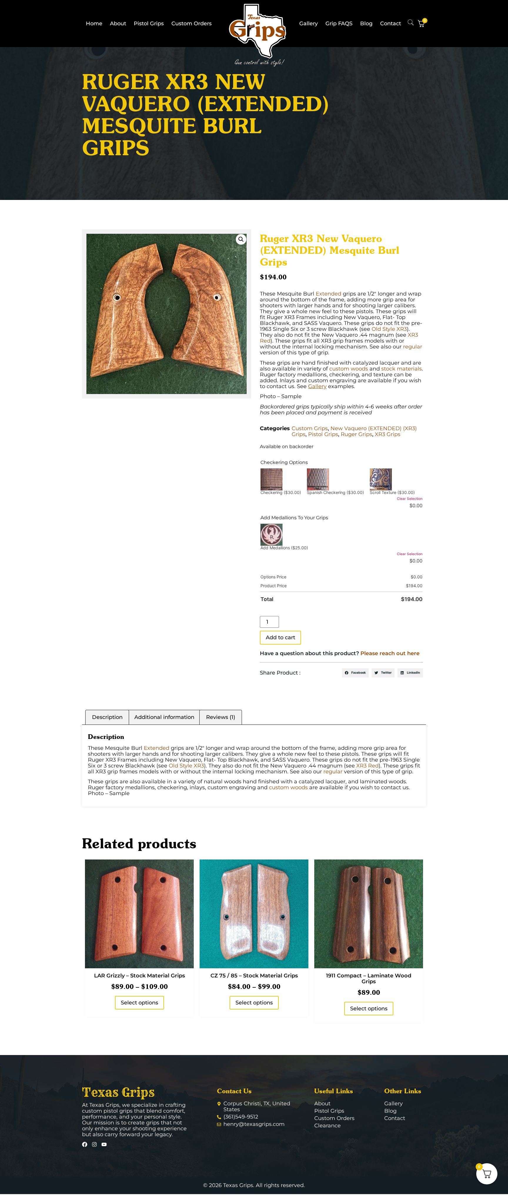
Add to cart (280, 637)
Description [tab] (107, 717)
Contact (390, 23)
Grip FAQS (338, 23)
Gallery (308, 23)
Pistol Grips (149, 23)
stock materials (401, 368)
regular (412, 346)
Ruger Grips (356, 434)
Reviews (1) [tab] (220, 717)
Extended (328, 294)
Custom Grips (310, 428)
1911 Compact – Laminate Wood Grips (368, 978)
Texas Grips (118, 1092)
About (118, 23)
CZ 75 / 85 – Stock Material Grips (254, 975)
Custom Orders (191, 23)
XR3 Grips (387, 434)
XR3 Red (367, 765)
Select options (139, 1002)
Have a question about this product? (340, 653)
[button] (241, 239)
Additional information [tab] (164, 717)
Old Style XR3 (389, 329)
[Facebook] (84, 1144)
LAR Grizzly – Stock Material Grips (139, 975)
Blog (366, 23)
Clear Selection (409, 498)
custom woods (348, 368)
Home (94, 23)
